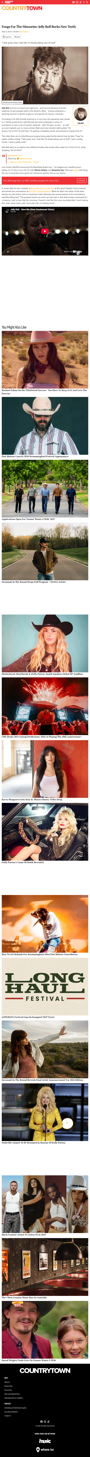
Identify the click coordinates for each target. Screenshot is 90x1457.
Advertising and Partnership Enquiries (15, 1408)
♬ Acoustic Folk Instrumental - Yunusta (23, 162)
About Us (7, 1382)
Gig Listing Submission (11, 1412)
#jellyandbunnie (26, 158)
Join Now (82, 181)
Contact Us (7, 1416)
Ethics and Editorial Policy (12, 1394)
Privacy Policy (8, 1386)
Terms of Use (8, 1390)
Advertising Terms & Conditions (13, 1398)
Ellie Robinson (24, 32)
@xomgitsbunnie (15, 155)
